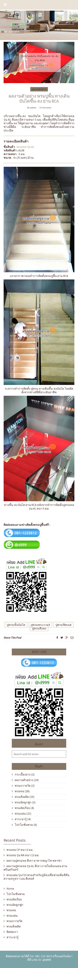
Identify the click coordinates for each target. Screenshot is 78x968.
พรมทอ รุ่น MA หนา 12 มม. (23, 855)
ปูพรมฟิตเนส (63, 625)
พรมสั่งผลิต (22, 797)
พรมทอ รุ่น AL (25, 147)
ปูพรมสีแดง (39, 628)
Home (10, 888)
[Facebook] (57, 637)
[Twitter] (61, 637)
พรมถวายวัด (22, 785)
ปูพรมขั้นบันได (16, 625)
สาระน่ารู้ (21, 819)
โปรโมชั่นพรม (24, 824)
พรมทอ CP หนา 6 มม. (20, 850)
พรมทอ (19, 791)
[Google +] (67, 637)
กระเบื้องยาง (22, 774)
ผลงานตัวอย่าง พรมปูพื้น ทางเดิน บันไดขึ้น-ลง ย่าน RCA (39, 99)
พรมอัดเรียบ (22, 808)
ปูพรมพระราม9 (40, 625)
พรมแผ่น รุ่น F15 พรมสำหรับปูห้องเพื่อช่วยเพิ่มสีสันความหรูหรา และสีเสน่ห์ (36, 876)
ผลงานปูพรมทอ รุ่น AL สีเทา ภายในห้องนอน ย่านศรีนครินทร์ (35, 867)
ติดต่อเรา (12, 932)
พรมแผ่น (20, 813)
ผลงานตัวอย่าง (39, 89)
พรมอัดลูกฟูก (23, 802)
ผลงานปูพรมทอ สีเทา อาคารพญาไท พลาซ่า (34, 860)
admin (33, 107)
